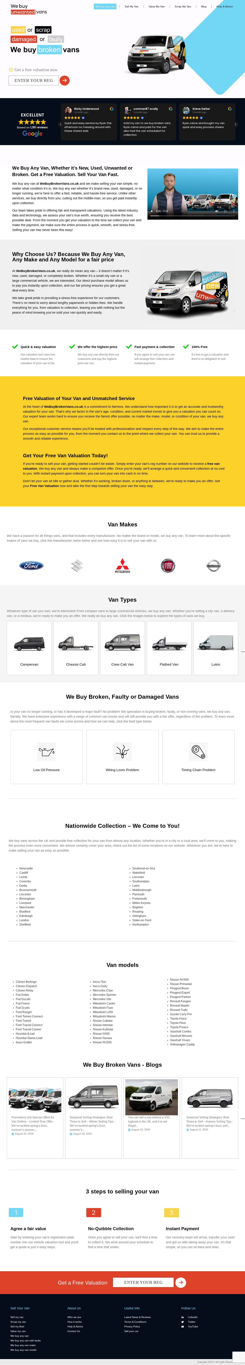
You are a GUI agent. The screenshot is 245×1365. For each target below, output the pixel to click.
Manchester (26, 907)
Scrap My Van (183, 6)
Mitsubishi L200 (103, 1012)
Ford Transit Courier (28, 1029)
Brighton (137, 907)
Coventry (25, 881)
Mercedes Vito (102, 999)
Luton (136, 885)
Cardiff (23, 872)
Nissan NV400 (179, 979)
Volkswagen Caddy (182, 1044)
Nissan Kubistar (103, 1029)
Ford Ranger (24, 1012)
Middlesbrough (141, 890)
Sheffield (25, 924)
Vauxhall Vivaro (180, 1040)
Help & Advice (224, 6)
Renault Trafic (179, 1009)
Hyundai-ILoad (25, 1033)
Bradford (24, 911)
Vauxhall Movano (181, 1035)
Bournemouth (28, 890)
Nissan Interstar (103, 1025)
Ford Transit (23, 1020)
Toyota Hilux (178, 1022)
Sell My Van (131, 6)
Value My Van (157, 6)
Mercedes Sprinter (104, 994)
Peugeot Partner (180, 996)
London (24, 920)
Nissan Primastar (181, 983)
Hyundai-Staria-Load (29, 1038)
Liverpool (25, 902)
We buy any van (105, 6)
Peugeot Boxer (179, 988)
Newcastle (26, 868)
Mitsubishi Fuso (103, 1007)
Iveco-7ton (99, 981)
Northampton (140, 924)
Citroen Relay (24, 990)
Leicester (25, 894)
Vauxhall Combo (180, 1031)
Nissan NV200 (102, 1042)
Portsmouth (139, 898)
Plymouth (138, 894)
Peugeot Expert (180, 992)
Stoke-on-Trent (141, 920)
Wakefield (138, 872)
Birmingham (27, 898)
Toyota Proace (179, 1027)
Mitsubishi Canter (104, 1003)
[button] (235, 124)
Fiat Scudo (23, 1007)
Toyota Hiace (178, 1018)
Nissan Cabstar (103, 1020)
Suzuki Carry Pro (181, 1014)
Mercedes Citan (103, 990)
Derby (23, 885)
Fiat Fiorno (23, 1003)
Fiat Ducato (23, 999)
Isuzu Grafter (24, 1042)
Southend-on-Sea (143, 868)
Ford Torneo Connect (29, 1016)
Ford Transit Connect (29, 1025)
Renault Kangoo (180, 1001)
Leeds (23, 877)
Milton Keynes (141, 902)
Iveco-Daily (100, 986)
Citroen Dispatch (26, 986)
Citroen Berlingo (26, 981)
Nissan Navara (102, 1038)
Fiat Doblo (22, 994)
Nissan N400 (101, 1033)
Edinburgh (26, 915)
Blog (203, 6)
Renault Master (179, 1005)
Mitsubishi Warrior (104, 1016)
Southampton (140, 881)
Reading (137, 911)
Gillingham (139, 915)
